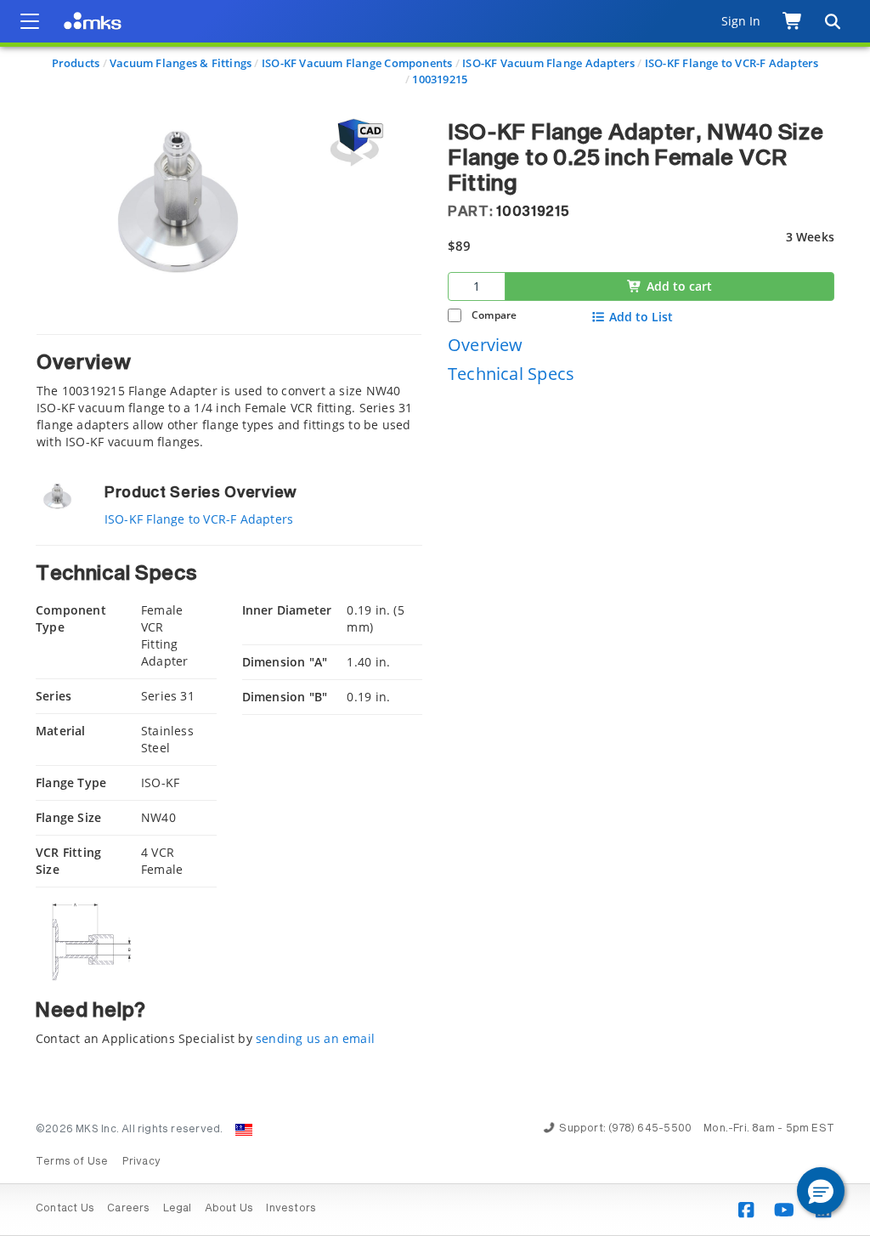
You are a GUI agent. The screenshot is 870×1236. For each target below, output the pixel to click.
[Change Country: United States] (243, 1129)
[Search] (832, 21)
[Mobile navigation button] (30, 21)
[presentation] (435, 618)
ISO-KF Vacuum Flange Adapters (548, 63)
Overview (485, 344)
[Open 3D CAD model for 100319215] (354, 142)
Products (76, 63)
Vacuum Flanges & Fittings (180, 63)
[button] (821, 1191)
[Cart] (793, 21)
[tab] (229, 392)
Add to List (641, 317)
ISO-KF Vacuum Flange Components (357, 63)
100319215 (439, 79)
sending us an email (315, 1038)
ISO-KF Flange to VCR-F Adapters (732, 63)
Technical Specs (511, 373)
